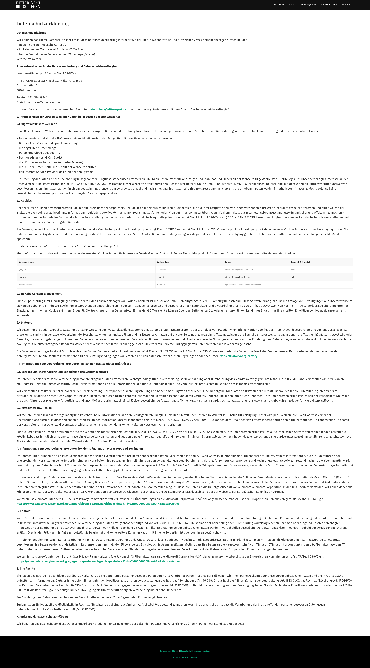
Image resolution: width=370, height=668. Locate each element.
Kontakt (206, 651)
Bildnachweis (185, 651)
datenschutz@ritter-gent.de (107, 109)
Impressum (196, 651)
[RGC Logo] (28, 4)
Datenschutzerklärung (169, 651)
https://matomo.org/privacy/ (239, 356)
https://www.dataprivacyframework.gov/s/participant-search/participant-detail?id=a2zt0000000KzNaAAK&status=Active (98, 503)
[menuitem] (279, 5)
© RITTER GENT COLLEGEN (185, 657)
